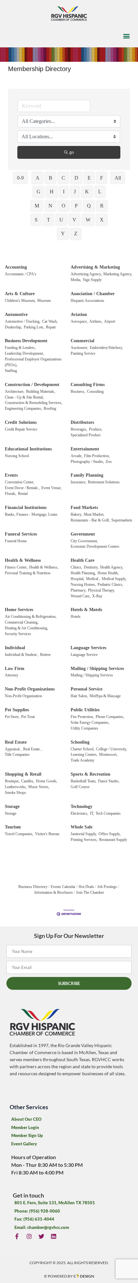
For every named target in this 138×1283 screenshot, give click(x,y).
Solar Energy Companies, (90, 722)
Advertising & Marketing (95, 267)
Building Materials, (40, 391)
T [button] (48, 219)
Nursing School (17, 456)
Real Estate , (32, 749)
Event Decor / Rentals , (22, 488)
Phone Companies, (110, 716)
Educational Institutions (28, 449)
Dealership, (13, 327)
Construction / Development (32, 384)
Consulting (95, 391)
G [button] (38, 191)
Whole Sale (81, 827)
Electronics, (79, 813)
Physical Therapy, (101, 590)
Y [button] (63, 233)
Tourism (13, 827)
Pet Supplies (17, 709)
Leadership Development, (24, 353)
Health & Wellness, (43, 567)
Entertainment (85, 449)
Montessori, (108, 754)
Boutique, (12, 781)
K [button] (87, 191)
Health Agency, (111, 567)
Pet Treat (28, 716)
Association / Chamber (93, 293)
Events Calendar (63, 886)
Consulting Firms (88, 384)
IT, (92, 813)
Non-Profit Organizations (30, 689)
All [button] (118, 178)
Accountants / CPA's (20, 274)
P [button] (76, 205)
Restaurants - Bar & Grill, (90, 520)
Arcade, (76, 456)
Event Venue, (51, 488)
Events (11, 475)
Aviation (79, 314)
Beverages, (79, 429)
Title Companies (17, 754)
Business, (78, 391)
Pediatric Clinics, (110, 584)
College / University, (111, 749)
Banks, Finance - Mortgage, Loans (31, 514)
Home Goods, (46, 781)
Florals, (10, 493)
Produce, (95, 429)
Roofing (50, 408)
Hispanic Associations (87, 300)
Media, (76, 280)
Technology (81, 806)
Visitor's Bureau (47, 834)
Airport (109, 321)
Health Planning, (83, 573)
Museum (44, 300)
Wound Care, (81, 596)
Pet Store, (12, 716)
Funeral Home (16, 541)
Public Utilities (85, 709)
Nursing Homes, (83, 584)
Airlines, (95, 321)
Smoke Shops (15, 792)
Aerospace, (79, 321)
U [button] (61, 219)
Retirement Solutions (104, 482)
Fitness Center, (16, 567)
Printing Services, (84, 839)
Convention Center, (19, 482)
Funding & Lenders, (20, 347)
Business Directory (32, 886)
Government (83, 534)
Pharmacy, (78, 590)
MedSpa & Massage (105, 696)
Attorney (11, 675)
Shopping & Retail (23, 774)
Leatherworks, (16, 787)
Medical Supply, (114, 579)
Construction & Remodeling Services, (33, 402)
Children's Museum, (20, 300)
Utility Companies (84, 728)
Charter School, (82, 749)
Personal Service (86, 689)
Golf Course (80, 787)
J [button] (75, 191)
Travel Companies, (19, 834)
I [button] (64, 191)
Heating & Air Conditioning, (26, 628)
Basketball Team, (83, 781)
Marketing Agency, (117, 274)
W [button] (88, 219)
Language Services (88, 647)
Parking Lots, (34, 327)
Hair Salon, (79, 696)
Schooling (80, 742)
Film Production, (97, 456)
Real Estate (16, 742)
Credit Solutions (21, 422)
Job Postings (107, 886)
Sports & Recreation (90, 774)
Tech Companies (108, 813)
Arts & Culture (20, 293)
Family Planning (87, 475)
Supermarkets (121, 520)
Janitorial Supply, (84, 834)
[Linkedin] (54, 1236)
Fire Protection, (82, 716)
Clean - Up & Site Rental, (24, 397)
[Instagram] (29, 1236)
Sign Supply (92, 280)
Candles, (27, 781)
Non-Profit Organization (23, 696)
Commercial (82, 340)
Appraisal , (13, 749)
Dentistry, (91, 567)
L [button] (99, 191)
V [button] (74, 219)
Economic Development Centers (95, 546)
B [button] (50, 178)
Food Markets (84, 507)
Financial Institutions (26, 507)
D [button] (76, 178)
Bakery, (76, 514)
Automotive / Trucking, (22, 321)
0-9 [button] (20, 178)
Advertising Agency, (86, 274)
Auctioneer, (79, 347)
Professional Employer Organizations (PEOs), (33, 362)
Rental (23, 493)
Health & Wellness (23, 560)
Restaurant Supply (113, 839)
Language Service (84, 654)
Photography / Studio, (87, 461)
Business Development (26, 340)
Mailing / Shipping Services (97, 668)
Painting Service (83, 353)
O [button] (63, 205)
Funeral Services (21, 534)
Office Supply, (110, 834)
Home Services (19, 609)
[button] (126, 35)
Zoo (109, 461)
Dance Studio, (108, 781)
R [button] (102, 205)
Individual (15, 647)
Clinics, (76, 567)
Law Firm (14, 668)
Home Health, (108, 573)
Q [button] (89, 205)
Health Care (82, 560)
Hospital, (77, 579)
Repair (51, 327)
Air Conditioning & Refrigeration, (30, 616)
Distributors (82, 422)
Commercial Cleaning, (22, 622)
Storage (12, 806)
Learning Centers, (84, 754)
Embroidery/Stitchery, (106, 347)
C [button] (63, 178)
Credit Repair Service (21, 429)
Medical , (93, 579)
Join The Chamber (90, 892)
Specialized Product (85, 435)
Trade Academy (82, 760)
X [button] (102, 219)
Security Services (18, 634)
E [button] (89, 178)
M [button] (37, 205)
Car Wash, (50, 321)
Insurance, (78, 482)
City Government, (84, 541)
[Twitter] (41, 1236)
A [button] (37, 178)
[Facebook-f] (17, 1236)
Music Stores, (38, 787)
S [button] (36, 219)
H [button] (52, 191)
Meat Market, (94, 514)
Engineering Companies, (23, 408)
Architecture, (14, 391)
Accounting (16, 267)
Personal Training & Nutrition (27, 573)
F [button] (101, 178)
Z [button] (75, 233)
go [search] (71, 152)
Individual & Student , (22, 654)
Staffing (11, 370)
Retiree (45, 654)
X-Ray (97, 596)
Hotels (76, 616)
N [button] (50, 205)
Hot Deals (86, 886)
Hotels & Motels (86, 609)
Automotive (16, 314)
